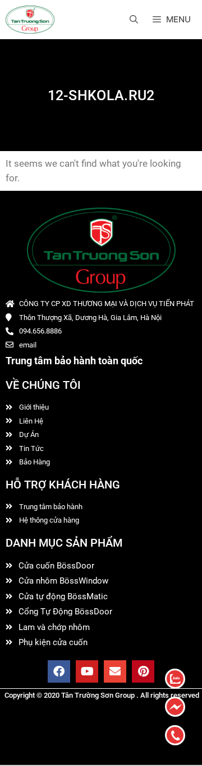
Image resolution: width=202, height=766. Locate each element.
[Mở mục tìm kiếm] (133, 19)
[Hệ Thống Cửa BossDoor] (30, 19)
